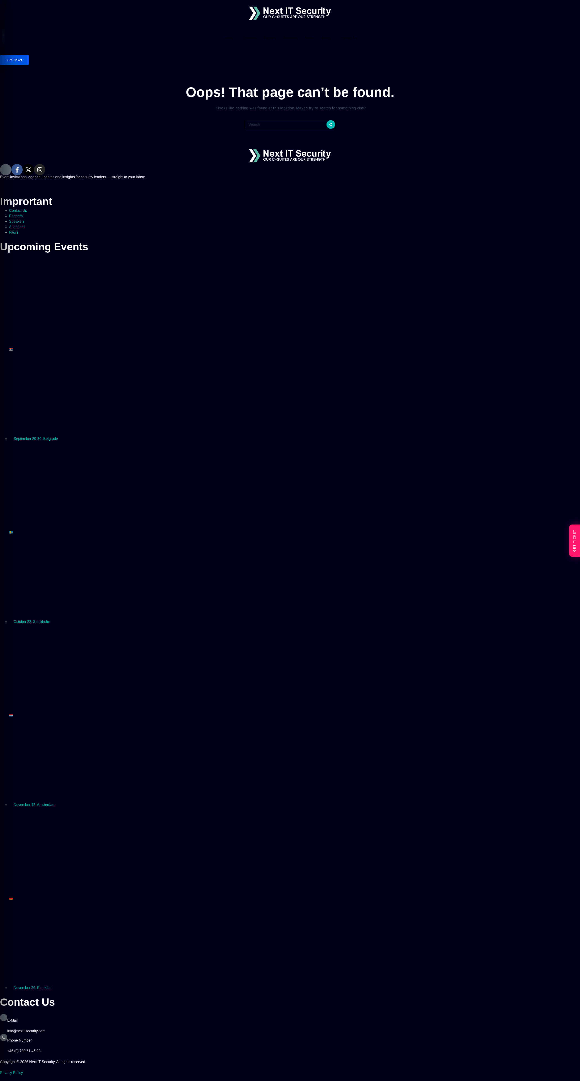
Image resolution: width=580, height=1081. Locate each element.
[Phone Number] (3, 1037)
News (309, 38)
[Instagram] (39, 169)
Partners (270, 38)
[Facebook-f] (17, 169)
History (325, 38)
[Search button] (330, 124)
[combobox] (285, 124)
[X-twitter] (28, 169)
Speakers (250, 38)
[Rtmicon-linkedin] (5, 169)
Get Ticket (14, 60)
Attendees (290, 38)
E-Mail (12, 1020)
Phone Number (19, 1040)
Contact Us (349, 38)
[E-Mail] (3, 1017)
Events (228, 38)
